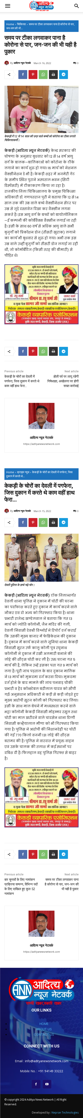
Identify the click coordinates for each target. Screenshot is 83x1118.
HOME (43, 1024)
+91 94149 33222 (50, 1071)
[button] (7, 6)
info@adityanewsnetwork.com (46, 1061)
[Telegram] (63, 74)
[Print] (53, 74)
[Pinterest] (33, 74)
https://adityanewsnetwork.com (41, 444)
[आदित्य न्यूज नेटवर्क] (7, 63)
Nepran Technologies (65, 1112)
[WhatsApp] (43, 74)
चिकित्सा (21, 24)
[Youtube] (47, 1084)
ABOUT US (44, 1029)
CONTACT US (44, 1034)
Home (10, 24)
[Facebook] (22, 74)
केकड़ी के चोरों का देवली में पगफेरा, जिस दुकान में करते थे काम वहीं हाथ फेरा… (21, 381)
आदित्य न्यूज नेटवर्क (22, 63)
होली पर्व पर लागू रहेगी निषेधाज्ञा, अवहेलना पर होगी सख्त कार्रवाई (63, 381)
